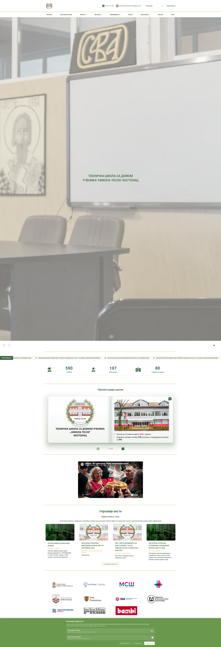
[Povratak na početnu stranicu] (49, 5)
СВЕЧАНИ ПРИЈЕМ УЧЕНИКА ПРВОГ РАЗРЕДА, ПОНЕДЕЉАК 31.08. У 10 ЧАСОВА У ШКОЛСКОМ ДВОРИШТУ (116, 358)
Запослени (144, 14)
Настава (97, 14)
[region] (110, 422)
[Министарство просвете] (62, 585)
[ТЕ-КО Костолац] (62, 610)
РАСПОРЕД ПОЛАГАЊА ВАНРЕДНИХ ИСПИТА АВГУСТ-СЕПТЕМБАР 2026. (57, 358)
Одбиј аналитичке (125, 643)
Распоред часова (66, 14)
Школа (82, 14)
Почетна (49, 14)
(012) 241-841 (109, 6)
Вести (130, 14)
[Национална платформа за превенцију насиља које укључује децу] (158, 585)
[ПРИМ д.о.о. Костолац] (94, 610)
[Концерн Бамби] (126, 610)
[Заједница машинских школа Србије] (126, 599)
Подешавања (170, 6)
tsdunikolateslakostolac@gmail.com (130, 6)
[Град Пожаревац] (94, 599)
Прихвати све (149, 643)
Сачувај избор (138, 643)
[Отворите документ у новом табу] (170, 398)
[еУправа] (94, 585)
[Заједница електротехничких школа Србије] (158, 599)
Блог (173, 14)
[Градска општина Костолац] (62, 599)
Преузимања (114, 14)
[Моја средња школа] (126, 585)
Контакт (160, 14)
